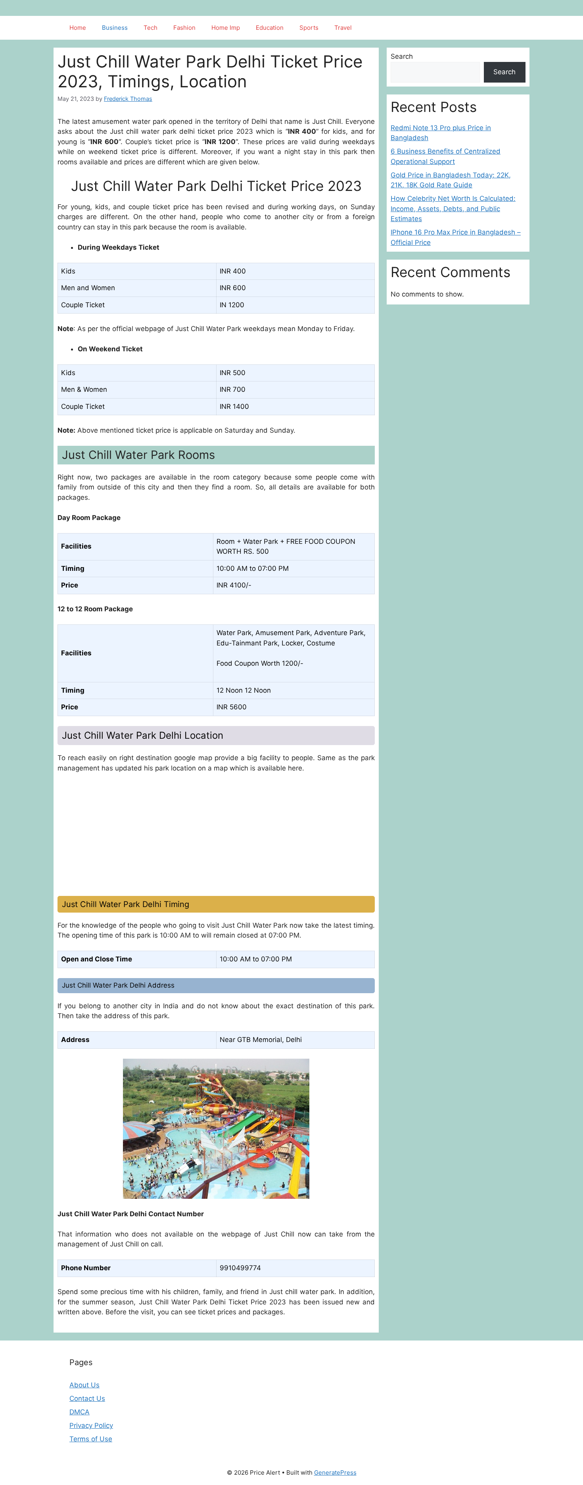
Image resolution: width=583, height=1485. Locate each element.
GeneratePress (335, 1472)
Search (402, 56)
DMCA (79, 1412)
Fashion (184, 27)
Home (77, 27)
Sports (308, 27)
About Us (84, 1385)
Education (270, 27)
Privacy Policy (91, 1425)
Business (115, 27)
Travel (343, 27)
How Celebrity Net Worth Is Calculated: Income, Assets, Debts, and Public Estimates (453, 209)
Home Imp (225, 27)
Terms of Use (90, 1439)
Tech (150, 27)
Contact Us (87, 1398)
